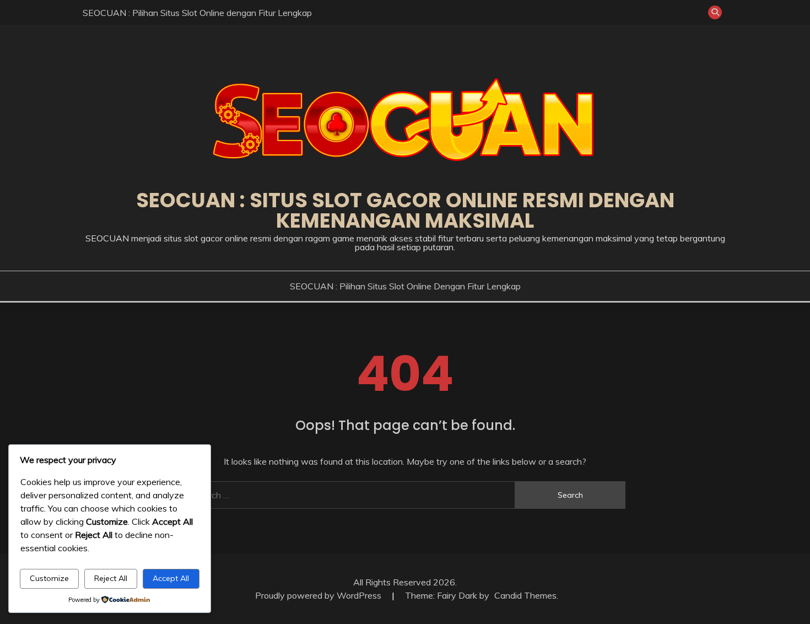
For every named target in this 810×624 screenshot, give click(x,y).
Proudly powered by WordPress (319, 595)
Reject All (110, 578)
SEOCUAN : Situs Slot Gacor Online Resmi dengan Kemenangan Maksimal (405, 210)
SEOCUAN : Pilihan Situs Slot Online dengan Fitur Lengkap (197, 12)
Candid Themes (525, 595)
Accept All (171, 578)
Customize (49, 578)
